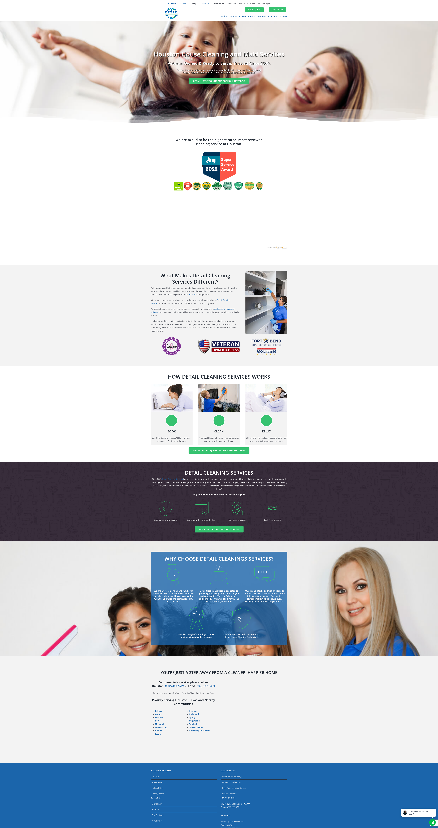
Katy (157, 721)
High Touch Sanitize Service (234, 788)
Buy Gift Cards (158, 815)
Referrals (156, 809)
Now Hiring (157, 821)
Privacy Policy (158, 793)
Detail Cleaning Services (172, 479)
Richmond (194, 714)
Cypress (158, 714)
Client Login (157, 804)
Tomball (193, 724)
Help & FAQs (157, 788)
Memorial (159, 724)
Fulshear (159, 717)
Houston (172, 4)
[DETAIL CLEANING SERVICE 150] (171, 8)
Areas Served (157, 782)
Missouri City (161, 727)
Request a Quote (229, 793)
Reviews (155, 776)
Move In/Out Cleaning (231, 782)
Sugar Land (194, 721)
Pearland (193, 711)
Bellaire (158, 711)
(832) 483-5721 (183, 4)
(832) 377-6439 (203, 4)
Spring (192, 717)
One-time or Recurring (231, 776)
